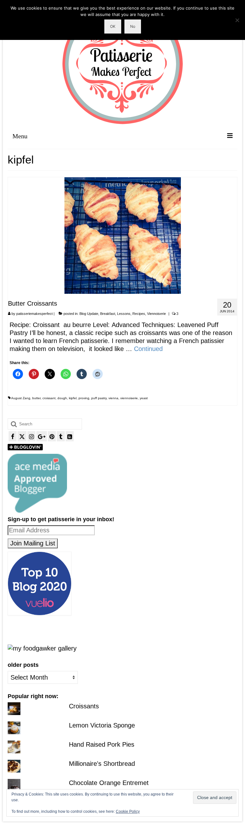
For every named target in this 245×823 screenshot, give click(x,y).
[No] (237, 20)
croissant (49, 398)
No (132, 26)
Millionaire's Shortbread (102, 763)
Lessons (123, 314)
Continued (148, 348)
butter (36, 398)
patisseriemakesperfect (34, 314)
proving (83, 398)
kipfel (73, 398)
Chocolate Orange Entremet (109, 782)
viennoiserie (129, 398)
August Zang (20, 398)
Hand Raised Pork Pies (101, 744)
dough (62, 398)
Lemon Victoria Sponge (102, 725)
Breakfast (107, 314)
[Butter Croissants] (122, 235)
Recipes (138, 314)
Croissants (84, 706)
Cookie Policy (128, 811)
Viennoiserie (156, 314)
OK (112, 26)
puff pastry (99, 398)
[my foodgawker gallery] (42, 648)
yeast (144, 398)
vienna (113, 398)
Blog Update (88, 314)
